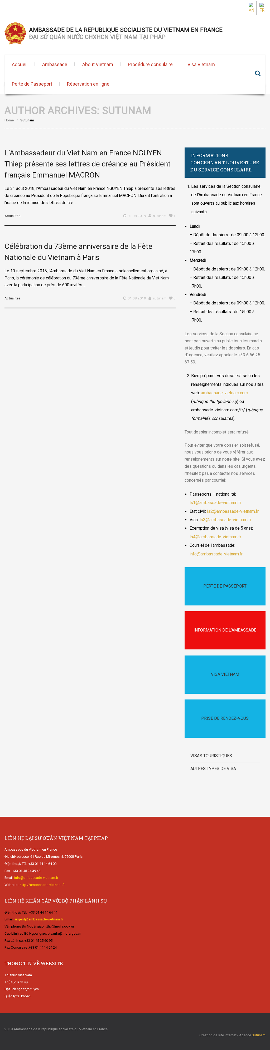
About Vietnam (97, 64)
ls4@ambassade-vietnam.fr (215, 536)
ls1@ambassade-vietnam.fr (215, 502)
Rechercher (258, 74)
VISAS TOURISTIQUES (211, 755)
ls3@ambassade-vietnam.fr (225, 519)
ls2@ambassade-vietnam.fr (233, 511)
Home (9, 120)
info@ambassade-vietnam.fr (216, 553)
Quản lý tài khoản (17, 996)
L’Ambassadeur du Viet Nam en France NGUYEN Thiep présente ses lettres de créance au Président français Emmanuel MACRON (87, 164)
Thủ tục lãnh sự (16, 982)
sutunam (159, 216)
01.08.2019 (137, 216)
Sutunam (259, 1035)
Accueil (19, 64)
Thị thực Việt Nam (18, 975)
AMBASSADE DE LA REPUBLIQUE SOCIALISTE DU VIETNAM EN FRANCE (126, 33)
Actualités (12, 216)
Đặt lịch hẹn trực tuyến (21, 989)
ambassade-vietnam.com (224, 392)
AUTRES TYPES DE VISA (213, 768)
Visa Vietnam (201, 64)
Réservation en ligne (88, 84)
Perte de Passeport (32, 84)
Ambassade (54, 64)
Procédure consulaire (150, 64)
